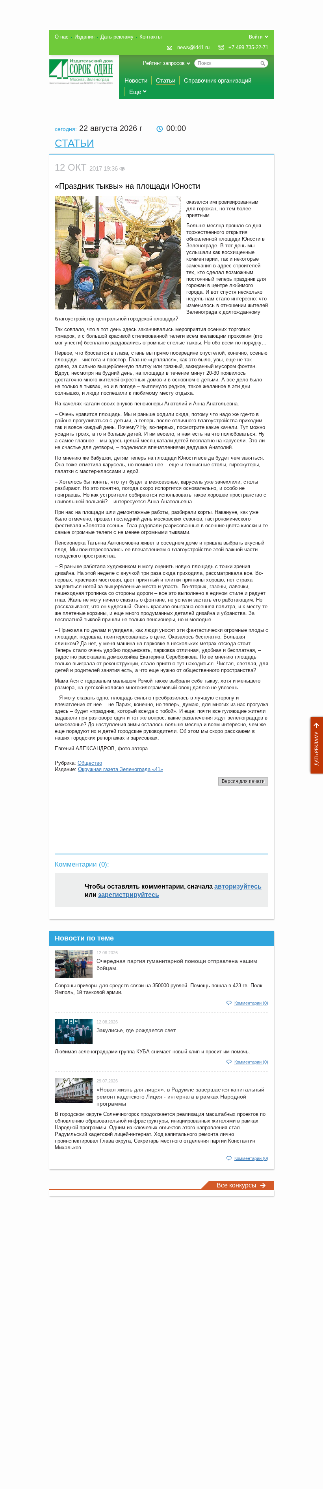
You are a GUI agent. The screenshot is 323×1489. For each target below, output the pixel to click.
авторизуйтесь (238, 886)
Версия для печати (243, 781)
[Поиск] (262, 63)
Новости (135, 80)
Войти (256, 37)
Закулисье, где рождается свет (136, 1030)
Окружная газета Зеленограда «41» (120, 769)
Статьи (165, 80)
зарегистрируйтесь (128, 894)
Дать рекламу (314, 745)
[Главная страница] (81, 71)
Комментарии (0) (251, 1003)
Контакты (150, 37)
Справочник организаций (217, 80)
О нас (62, 37)
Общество (90, 763)
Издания (84, 37)
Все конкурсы (236, 1185)
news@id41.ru (193, 47)
